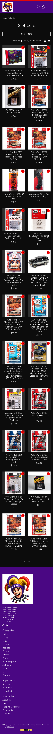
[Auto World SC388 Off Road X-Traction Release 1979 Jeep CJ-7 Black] (39, 96)
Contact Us (7, 710)
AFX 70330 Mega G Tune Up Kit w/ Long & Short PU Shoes (39, 499)
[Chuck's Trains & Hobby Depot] (7, 7)
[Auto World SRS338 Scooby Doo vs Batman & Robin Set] (13, 56)
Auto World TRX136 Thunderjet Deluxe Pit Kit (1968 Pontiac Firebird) (13, 416)
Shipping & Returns (11, 707)
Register (6, 684)
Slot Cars (6, 665)
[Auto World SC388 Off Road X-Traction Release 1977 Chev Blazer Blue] (39, 138)
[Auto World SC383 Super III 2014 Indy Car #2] (39, 399)
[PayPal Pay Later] (30, 730)
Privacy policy (8, 703)
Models (5, 644)
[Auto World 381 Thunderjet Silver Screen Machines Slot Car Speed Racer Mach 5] (13, 261)
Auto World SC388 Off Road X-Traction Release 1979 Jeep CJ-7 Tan (14, 155)
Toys (4, 641)
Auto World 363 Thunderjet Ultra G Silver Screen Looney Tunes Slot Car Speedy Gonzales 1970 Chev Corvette (13, 372)
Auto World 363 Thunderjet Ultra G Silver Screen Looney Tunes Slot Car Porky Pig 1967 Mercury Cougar (39, 326)
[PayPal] (22, 730)
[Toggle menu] (48, 7)
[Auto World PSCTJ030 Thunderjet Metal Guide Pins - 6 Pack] (39, 219)
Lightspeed (9, 727)
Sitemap (6, 713)
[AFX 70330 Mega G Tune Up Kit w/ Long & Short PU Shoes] (39, 483)
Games (5, 651)
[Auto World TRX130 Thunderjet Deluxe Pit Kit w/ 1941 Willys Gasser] (13, 483)
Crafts (5, 658)
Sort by (26, 41)
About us (6, 700)
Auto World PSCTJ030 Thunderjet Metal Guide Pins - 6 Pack (39, 237)
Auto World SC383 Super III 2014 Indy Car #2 (39, 415)
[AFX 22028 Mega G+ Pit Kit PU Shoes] (13, 96)
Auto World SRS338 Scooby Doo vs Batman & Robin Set (14, 73)
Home (4, 18)
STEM (4, 668)
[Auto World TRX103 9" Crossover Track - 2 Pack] (13, 180)
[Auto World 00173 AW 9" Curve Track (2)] (39, 180)
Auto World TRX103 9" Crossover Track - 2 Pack (14, 196)
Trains (5, 634)
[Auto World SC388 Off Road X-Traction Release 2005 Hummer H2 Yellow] (39, 524)
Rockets (6, 648)
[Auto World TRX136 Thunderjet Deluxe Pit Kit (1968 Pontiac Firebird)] (13, 399)
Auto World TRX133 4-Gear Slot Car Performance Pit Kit (13, 235)
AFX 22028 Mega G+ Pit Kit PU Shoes (14, 111)
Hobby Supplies (9, 661)
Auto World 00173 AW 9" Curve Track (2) (39, 195)
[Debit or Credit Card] (26, 730)
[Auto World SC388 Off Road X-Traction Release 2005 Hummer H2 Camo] (13, 524)
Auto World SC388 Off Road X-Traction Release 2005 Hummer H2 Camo (14, 542)
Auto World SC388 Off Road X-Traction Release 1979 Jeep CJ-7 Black (39, 113)
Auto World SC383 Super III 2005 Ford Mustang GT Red (39, 457)
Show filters (26, 34)
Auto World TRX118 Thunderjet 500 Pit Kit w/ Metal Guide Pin (39, 73)
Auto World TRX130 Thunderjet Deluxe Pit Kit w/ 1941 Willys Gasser (13, 500)
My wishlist (7, 691)
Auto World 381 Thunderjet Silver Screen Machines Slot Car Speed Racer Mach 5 (13, 280)
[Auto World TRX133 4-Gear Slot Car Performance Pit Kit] (13, 219)
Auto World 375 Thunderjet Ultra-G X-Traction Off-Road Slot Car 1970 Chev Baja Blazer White (13, 324)
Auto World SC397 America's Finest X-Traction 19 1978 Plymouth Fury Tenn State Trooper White (39, 371)
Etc (3, 672)
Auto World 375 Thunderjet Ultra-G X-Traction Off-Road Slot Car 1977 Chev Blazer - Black (39, 280)
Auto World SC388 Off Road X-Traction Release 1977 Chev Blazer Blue (39, 155)
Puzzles (5, 654)
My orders (7, 687)
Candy (5, 637)
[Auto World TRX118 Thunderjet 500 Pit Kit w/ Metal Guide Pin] (39, 56)
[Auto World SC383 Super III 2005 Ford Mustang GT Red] (39, 441)
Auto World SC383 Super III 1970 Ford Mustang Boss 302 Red (14, 458)
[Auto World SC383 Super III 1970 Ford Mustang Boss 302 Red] (13, 441)
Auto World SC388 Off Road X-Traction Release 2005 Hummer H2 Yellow (39, 542)
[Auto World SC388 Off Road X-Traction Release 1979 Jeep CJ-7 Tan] (13, 138)
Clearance (7, 675)
